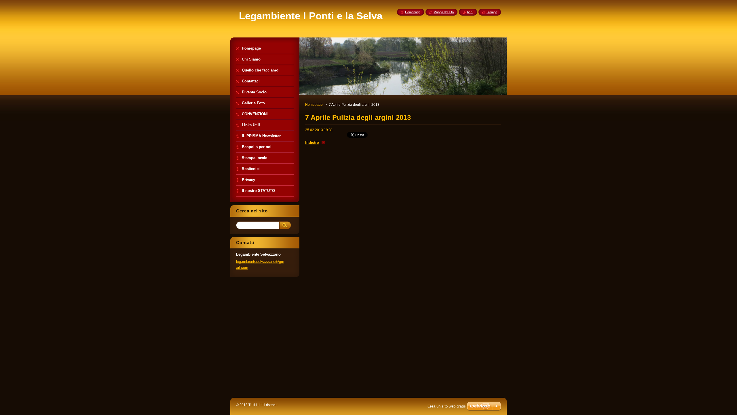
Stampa (492, 12)
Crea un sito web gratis (447, 406)
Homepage (314, 104)
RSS (470, 12)
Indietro (312, 142)
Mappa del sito (444, 12)
